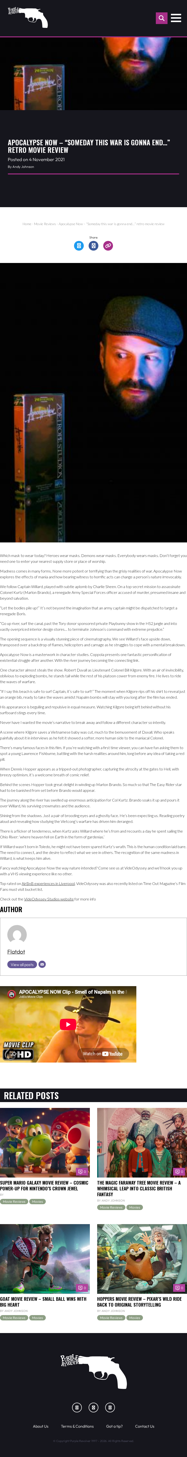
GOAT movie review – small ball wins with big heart (43, 1301)
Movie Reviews (45, 224)
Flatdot (16, 951)
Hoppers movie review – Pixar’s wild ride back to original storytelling (139, 1301)
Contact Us (144, 1426)
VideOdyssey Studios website (49, 899)
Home (27, 224)
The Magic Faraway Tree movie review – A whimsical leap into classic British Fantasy (139, 1188)
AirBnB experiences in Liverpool (48, 883)
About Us (40, 1426)
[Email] (42, 964)
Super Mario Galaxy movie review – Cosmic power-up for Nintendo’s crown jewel (44, 1185)
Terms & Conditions (77, 1426)
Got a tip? (114, 1426)
